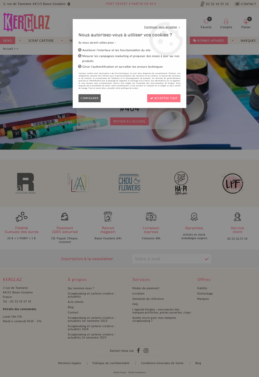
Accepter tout (165, 98)
